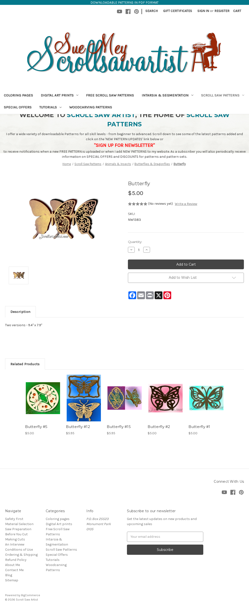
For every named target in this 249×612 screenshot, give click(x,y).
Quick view (42, 394)
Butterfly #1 (199, 426)
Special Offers (18, 107)
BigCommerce (30, 595)
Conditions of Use (19, 549)
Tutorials (48, 107)
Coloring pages (18, 95)
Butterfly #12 (78, 426)
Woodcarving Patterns (90, 107)
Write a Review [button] (186, 204)
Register (222, 11)
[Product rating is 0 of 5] (137, 204)
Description (20, 311)
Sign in (203, 11)
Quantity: (135, 242)
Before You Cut (16, 534)
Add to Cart (43, 402)
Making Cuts (15, 539)
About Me (12, 565)
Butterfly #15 (119, 426)
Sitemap (11, 580)
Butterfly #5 (36, 426)
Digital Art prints (57, 95)
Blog (8, 575)
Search (151, 11)
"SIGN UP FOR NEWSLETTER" (124, 145)
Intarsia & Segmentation (165, 95)
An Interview (14, 544)
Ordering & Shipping (21, 555)
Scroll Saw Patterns (220, 95)
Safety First (14, 519)
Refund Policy (16, 560)
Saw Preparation (18, 529)
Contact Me (14, 570)
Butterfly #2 (159, 426)
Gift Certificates (177, 11)
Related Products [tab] (25, 364)
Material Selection (19, 524)
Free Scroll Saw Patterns (110, 95)
